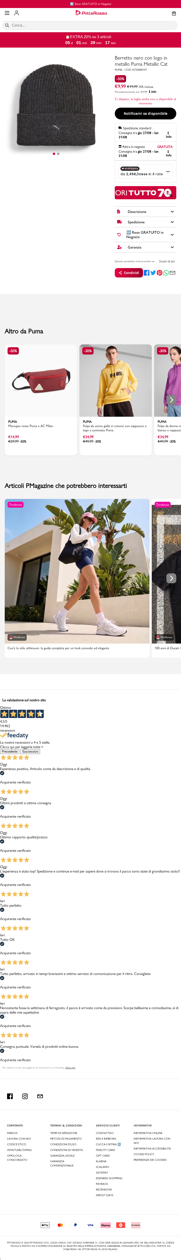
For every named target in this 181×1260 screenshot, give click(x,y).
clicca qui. (70, 1067)
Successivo (30, 751)
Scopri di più (167, 261)
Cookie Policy (144, 1154)
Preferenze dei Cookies (150, 1160)
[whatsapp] (166, 273)
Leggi (167, 193)
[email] (172, 273)
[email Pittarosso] (40, 1096)
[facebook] (146, 273)
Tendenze (15, 504)
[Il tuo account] (16, 13)
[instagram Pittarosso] (25, 1096)
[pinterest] (159, 273)
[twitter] (153, 273)
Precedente (9, 751)
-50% (120, 79)
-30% (88, 351)
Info (153, 92)
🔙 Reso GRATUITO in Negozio (77, 4)
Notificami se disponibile (145, 113)
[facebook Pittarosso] (10, 1096)
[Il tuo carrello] (174, 13)
